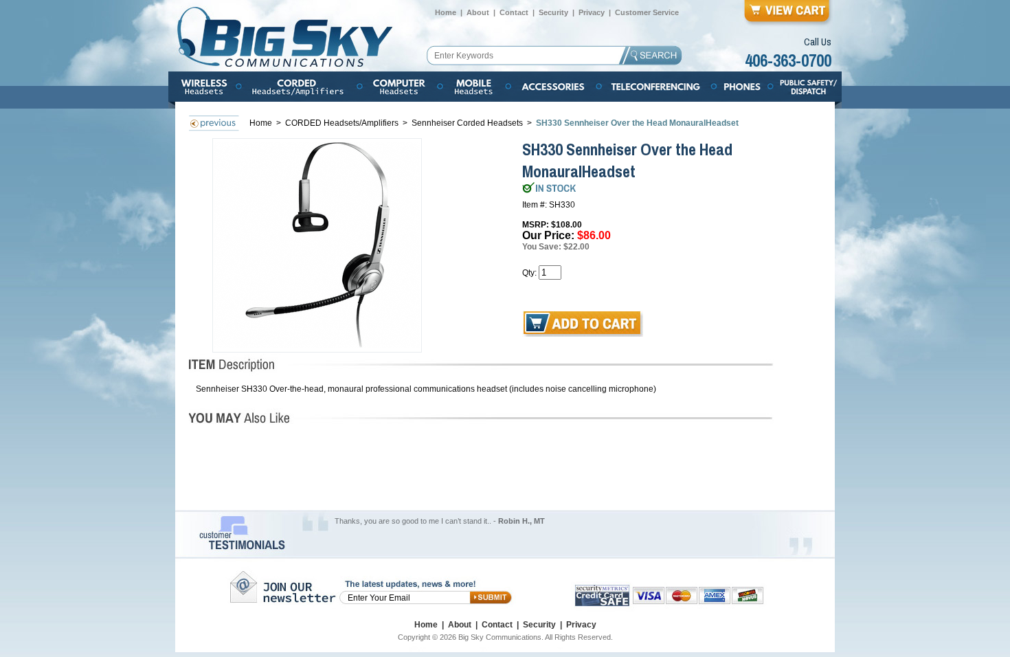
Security (553, 12)
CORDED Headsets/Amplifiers (343, 123)
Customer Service (647, 12)
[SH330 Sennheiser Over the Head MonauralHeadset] (317, 245)
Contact (514, 12)
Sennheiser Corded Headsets (467, 123)
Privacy (592, 12)
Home (445, 12)
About (478, 12)
